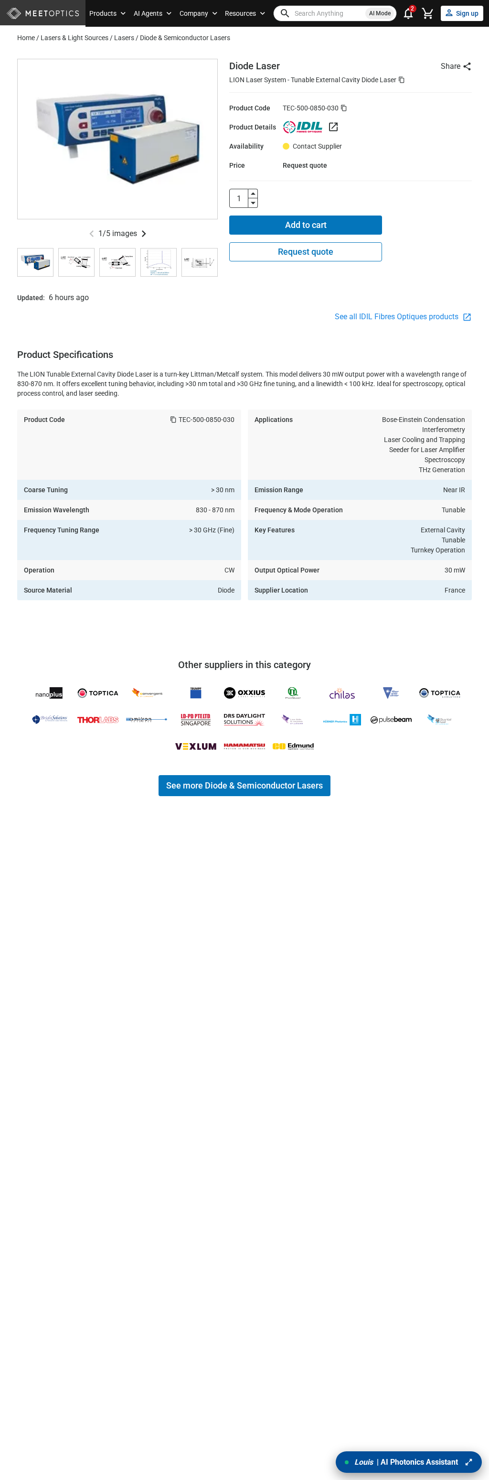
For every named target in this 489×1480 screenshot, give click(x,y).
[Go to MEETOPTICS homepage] (43, 14)
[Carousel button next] (143, 233)
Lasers (124, 38)
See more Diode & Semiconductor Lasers (244, 785)
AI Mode (380, 13)
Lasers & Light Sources (74, 38)
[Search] (285, 13)
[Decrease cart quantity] (253, 203)
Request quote (305, 252)
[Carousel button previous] (91, 233)
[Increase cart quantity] (253, 193)
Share (450, 66)
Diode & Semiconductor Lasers (185, 38)
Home (26, 38)
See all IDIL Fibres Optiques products (397, 316)
